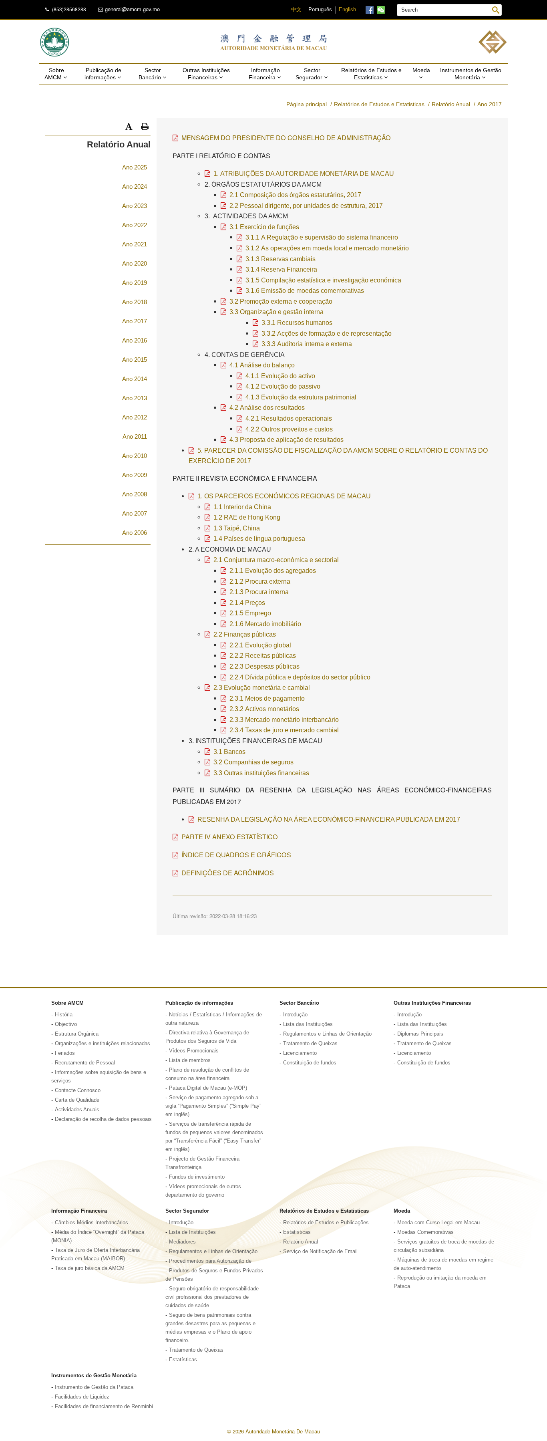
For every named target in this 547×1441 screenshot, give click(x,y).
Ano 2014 (134, 378)
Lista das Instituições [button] (308, 1024)
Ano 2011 (135, 436)
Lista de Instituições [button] (192, 1232)
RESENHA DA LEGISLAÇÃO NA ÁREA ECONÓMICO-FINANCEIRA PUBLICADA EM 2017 (328, 819)
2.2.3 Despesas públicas (264, 666)
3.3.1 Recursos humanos (296, 322)
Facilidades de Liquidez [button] (82, 1397)
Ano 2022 (134, 225)
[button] (129, 126)
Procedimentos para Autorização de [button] (210, 1261)
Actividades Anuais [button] (77, 1109)
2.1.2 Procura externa (259, 581)
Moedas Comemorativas (425, 1232)
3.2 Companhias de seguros (253, 762)
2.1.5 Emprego (250, 613)
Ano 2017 (134, 321)
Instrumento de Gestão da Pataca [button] (94, 1387)
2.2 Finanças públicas (244, 634)
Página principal (306, 104)
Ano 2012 (134, 417)
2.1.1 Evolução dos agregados (272, 570)
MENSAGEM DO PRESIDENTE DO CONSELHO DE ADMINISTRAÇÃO (286, 137)
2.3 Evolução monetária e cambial (261, 687)
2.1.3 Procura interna (259, 591)
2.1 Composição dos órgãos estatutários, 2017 (295, 194)
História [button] (63, 1015)
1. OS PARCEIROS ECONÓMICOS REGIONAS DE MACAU (284, 496)
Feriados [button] (65, 1053)
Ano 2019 (134, 282)
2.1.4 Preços (247, 602)
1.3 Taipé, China (236, 528)
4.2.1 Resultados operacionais (288, 418)
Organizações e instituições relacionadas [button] (102, 1043)
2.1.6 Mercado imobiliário (265, 623)
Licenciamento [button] (300, 1053)
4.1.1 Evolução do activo (280, 375)
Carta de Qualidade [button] (77, 1100)
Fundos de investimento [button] (197, 1177)
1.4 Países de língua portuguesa (259, 538)
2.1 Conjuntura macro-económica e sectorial (276, 559)
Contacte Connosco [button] (78, 1090)
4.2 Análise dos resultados (267, 407)
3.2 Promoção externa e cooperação (280, 301)
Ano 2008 (134, 494)
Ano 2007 (134, 513)
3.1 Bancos (229, 751)
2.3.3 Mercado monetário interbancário (284, 719)
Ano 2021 (134, 244)
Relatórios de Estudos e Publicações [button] (326, 1222)
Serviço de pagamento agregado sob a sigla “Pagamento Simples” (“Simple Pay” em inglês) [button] (213, 1106)
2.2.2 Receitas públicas (262, 655)
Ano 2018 (134, 301)
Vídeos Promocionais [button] (194, 1051)
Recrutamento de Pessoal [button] (85, 1063)
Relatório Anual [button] (300, 1242)
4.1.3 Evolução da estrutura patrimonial (300, 397)
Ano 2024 (134, 186)
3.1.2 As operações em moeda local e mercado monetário (327, 248)
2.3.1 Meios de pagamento (267, 698)
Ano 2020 (134, 263)
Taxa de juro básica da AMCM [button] (90, 1268)
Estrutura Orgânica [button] (77, 1034)
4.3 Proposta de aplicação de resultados (286, 439)
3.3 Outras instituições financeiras (261, 772)
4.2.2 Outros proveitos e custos (289, 429)
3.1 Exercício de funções (264, 226)
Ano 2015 (134, 359)
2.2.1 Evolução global (260, 645)
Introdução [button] (295, 1015)
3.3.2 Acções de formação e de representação (326, 333)
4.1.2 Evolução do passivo (282, 386)
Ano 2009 (134, 475)
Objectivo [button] (66, 1024)
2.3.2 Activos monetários (264, 708)
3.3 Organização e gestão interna (276, 311)
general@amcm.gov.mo (132, 9)
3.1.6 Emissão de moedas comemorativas (304, 290)
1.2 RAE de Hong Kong (246, 517)
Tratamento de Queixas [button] (310, 1043)
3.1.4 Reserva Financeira (281, 269)
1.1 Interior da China (242, 506)
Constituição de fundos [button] (309, 1063)
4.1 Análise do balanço (262, 365)
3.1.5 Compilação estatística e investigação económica (323, 280)
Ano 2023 (134, 205)
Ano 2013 (134, 398)
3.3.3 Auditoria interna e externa (306, 343)
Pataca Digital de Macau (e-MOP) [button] (208, 1088)
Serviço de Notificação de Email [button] (320, 1251)
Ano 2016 (134, 340)
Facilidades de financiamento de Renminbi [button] (104, 1406)
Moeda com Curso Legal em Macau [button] (438, 1222)
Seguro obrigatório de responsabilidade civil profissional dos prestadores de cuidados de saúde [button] (212, 1297)
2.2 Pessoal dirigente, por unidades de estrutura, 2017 (306, 205)
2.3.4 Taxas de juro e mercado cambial (284, 730)
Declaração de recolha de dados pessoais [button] (103, 1119)
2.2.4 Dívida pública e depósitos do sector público (299, 677)
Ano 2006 (134, 532)
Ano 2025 (134, 167)
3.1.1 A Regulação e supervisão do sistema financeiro (321, 237)
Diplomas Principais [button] (420, 1034)
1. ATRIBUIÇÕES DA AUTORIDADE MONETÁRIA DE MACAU (303, 173)
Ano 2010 (134, 455)
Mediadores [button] (182, 1242)
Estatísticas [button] (183, 1359)
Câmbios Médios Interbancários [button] (91, 1222)
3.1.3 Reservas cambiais (280, 258)
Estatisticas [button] (297, 1232)
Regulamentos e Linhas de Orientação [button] (327, 1034)
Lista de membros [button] (190, 1060)
